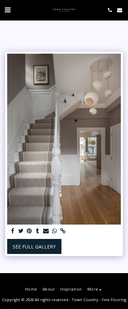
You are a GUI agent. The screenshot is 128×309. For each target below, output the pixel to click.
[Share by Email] (46, 231)
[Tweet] (21, 231)
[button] (7, 10)
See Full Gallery (34, 246)
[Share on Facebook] (13, 231)
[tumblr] (38, 231)
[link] (63, 231)
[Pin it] (29, 231)
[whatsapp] (55, 231)
